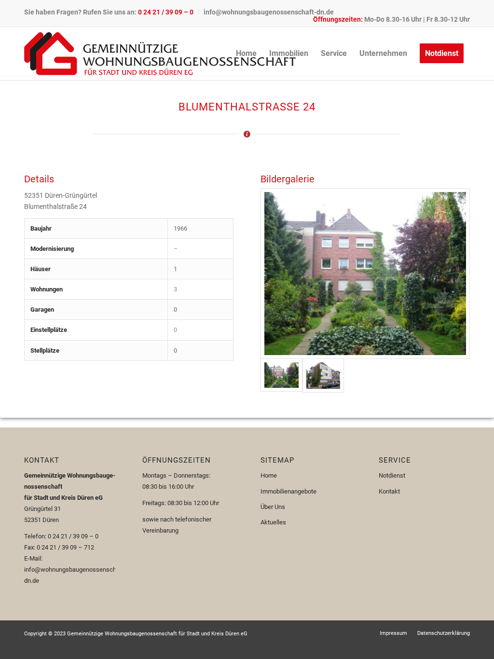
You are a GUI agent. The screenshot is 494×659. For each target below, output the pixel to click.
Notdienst (392, 475)
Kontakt (389, 491)
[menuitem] (111, 12)
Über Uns (273, 506)
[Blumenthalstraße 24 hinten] (365, 273)
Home (269, 475)
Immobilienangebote (288, 491)
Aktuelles (273, 522)
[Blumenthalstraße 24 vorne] (323, 375)
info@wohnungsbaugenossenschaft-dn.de (269, 12)
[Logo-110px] (160, 53)
